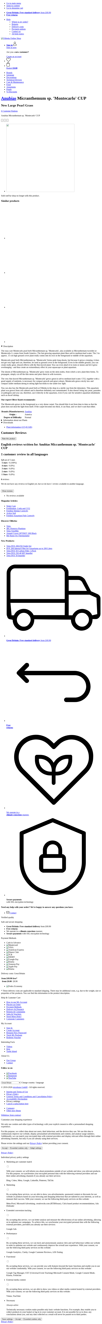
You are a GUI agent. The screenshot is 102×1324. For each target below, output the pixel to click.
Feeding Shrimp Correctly (17, 511)
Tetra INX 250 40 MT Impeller (19, 553)
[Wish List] (8, 61)
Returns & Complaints (15, 1012)
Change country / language (32, 1082)
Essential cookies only (19, 1148)
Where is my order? (20, 22)
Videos (9, 1046)
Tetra (8, 526)
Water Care (11, 506)
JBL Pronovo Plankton (16, 528)
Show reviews (7, 491)
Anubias (8, 98)
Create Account (12, 1030)
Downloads (8, 422)
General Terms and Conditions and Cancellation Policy (29, 1096)
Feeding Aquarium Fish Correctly (20, 515)
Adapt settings (35, 1148)
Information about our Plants (15, 420)
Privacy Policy (12, 1094)
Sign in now (11, 47)
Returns (15, 24)
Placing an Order (13, 1004)
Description (8, 346)
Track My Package (14, 1035)
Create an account (13, 56)
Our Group (11, 1060)
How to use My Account (16, 1002)
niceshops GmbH (20, 1087)
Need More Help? (14, 1016)
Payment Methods (14, 1007)
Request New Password (16, 1033)
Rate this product (8, 439)
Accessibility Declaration (16, 1099)
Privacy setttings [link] (13, 1101)
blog (8, 1049)
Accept (5, 1148)
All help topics (18, 34)
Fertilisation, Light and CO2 (18, 508)
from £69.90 (28, 12)
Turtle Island (11, 1051)
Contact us (16, 31)
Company (10, 1108)
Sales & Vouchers (13, 1014)
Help (8, 19)
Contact (9, 1063)
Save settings (7, 1319)
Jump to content (13, 6)
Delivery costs (18, 27)
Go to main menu (13, 3)
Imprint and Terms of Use (17, 1092)
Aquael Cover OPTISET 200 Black (21, 533)
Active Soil (11, 513)
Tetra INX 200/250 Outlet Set (18, 546)
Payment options (19, 29)
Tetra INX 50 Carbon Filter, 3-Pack (21, 551)
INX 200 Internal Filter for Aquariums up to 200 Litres (29, 548)
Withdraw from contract (11, 1115)
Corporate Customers (15, 1019)
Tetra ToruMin (12, 531)
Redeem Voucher (13, 1037)
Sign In (9, 1028)
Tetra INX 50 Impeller (15, 555)
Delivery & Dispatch (15, 1009)
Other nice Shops (13, 1110)
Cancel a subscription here (17, 1104)
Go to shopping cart (14, 8)
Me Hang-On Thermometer (17, 536)
